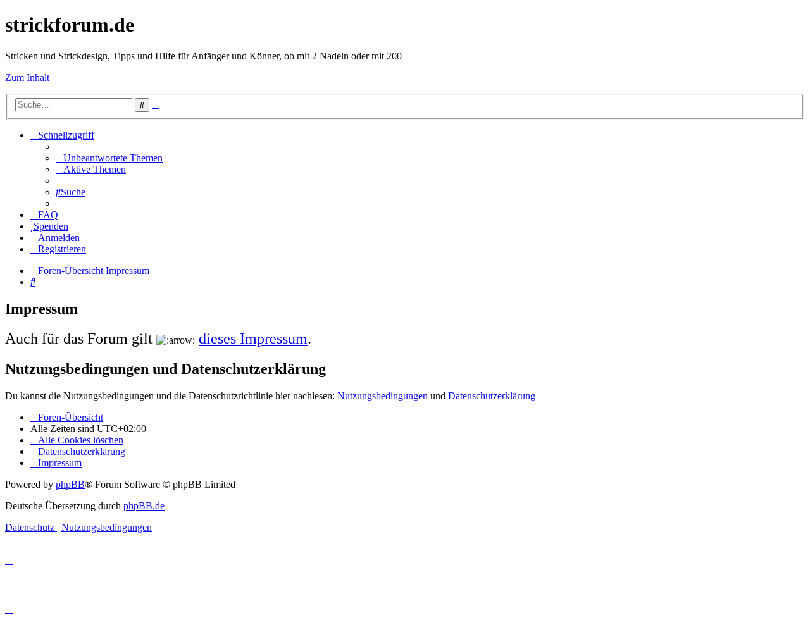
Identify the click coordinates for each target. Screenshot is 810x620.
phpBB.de (144, 505)
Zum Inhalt (27, 77)
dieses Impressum (253, 338)
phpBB (70, 484)
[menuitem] (109, 157)
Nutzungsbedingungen (382, 395)
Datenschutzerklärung (491, 395)
